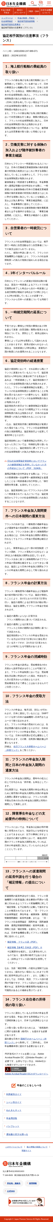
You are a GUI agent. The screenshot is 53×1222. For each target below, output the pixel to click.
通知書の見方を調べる (17, 1134)
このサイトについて (13, 1147)
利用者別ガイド (13, 1094)
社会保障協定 (7, 21)
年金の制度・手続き (6, 11)
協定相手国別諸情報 (26, 21)
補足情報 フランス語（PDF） (22, 942)
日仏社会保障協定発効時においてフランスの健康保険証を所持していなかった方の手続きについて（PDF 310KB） (26, 464)
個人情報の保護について (37, 1147)
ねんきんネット (13, 1110)
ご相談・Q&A (33, 11)
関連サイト (26, 1150)
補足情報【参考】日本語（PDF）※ (24, 947)
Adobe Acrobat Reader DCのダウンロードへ (26, 1074)
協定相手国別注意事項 (10, 24)
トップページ (7, 18)
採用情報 (33, 1183)
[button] (33, 3)
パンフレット (12, 1126)
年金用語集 (11, 1118)
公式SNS (11, 1191)
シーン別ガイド (13, 1102)
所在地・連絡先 (13, 1183)
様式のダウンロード (20, 11)
